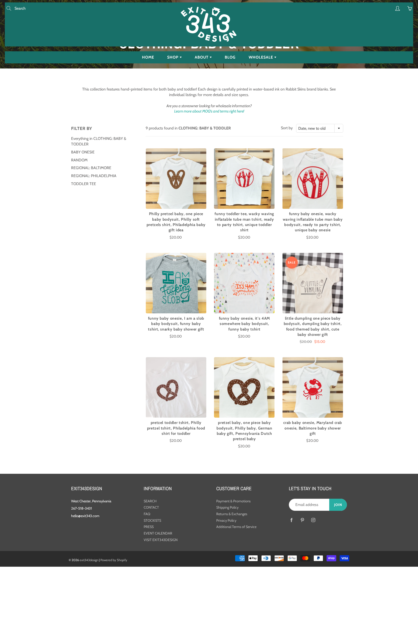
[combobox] (319, 128)
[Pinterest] (302, 520)
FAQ (147, 514)
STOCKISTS (152, 520)
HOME (148, 57)
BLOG (230, 57)
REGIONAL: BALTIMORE (91, 168)
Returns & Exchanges (231, 514)
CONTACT (151, 507)
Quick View (176, 178)
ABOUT (202, 57)
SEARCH (150, 501)
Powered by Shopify (113, 560)
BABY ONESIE (83, 152)
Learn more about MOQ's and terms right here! (209, 111)
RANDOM (79, 160)
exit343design (89, 560)
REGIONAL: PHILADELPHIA (93, 175)
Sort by (287, 128)
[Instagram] (313, 520)
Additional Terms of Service (236, 527)
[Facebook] (291, 520)
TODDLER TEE (83, 183)
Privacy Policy (226, 520)
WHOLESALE (261, 57)
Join (338, 505)
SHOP (173, 57)
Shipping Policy (227, 507)
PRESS (149, 527)
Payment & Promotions (233, 501)
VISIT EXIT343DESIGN (161, 540)
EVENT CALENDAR (158, 533)
